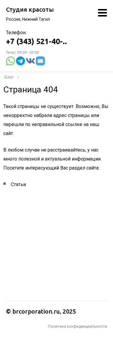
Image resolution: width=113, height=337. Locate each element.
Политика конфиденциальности (77, 326)
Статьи (18, 184)
